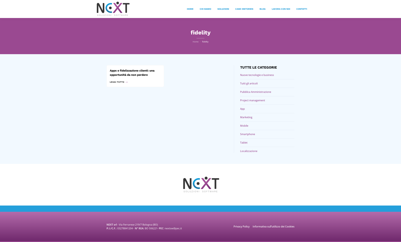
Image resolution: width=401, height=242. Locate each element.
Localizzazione (248, 151)
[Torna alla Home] (113, 9)
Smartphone (247, 134)
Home (190, 9)
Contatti (301, 9)
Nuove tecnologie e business (257, 75)
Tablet (243, 142)
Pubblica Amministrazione (255, 92)
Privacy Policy (242, 226)
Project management (252, 100)
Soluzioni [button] (223, 9)
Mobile (244, 125)
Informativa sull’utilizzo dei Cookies (273, 226)
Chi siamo (205, 9)
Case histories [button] (244, 9)
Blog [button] (263, 9)
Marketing (246, 117)
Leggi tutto (117, 82)
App (242, 109)
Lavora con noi (281, 9)
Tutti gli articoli (249, 83)
